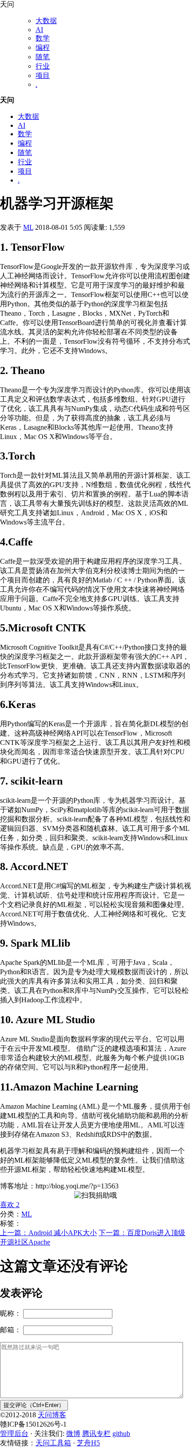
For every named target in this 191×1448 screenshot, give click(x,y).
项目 (43, 75)
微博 (73, 1433)
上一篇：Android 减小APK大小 (48, 1232)
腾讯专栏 (96, 1433)
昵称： (10, 1313)
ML (28, 227)
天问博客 (52, 1415)
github (121, 1433)
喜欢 (10, 1204)
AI (39, 29)
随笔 (43, 57)
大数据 (46, 20)
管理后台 (14, 1433)
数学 (43, 38)
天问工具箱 (53, 1443)
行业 (43, 66)
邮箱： (10, 1330)
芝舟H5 (88, 1443)
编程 (43, 47)
